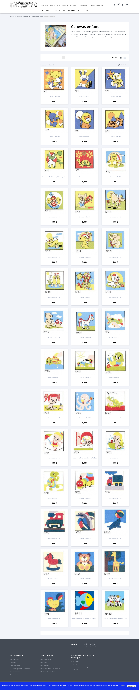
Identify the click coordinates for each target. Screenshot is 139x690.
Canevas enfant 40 (54, 619)
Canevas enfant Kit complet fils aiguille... (54, 177)
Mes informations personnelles (50, 669)
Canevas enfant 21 (115, 337)
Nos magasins (14, 659)
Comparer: (124, 65)
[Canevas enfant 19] (54, 321)
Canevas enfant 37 (54, 578)
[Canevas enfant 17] (85, 281)
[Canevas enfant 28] (54, 442)
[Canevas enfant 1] (54, 80)
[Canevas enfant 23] (85, 362)
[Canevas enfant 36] (115, 522)
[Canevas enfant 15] (115, 241)
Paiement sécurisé (15, 675)
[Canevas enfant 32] (85, 482)
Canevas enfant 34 (54, 538)
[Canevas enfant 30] (115, 442)
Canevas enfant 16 (54, 297)
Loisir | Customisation (69, 5)
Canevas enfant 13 (54, 257)
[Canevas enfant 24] (115, 362)
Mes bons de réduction (47, 672)
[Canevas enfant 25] (54, 402)
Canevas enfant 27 (115, 418)
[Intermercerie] (23, 4)
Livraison (13, 662)
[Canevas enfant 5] (85, 121)
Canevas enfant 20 (85, 337)
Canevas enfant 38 (85, 578)
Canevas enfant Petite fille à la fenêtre (85, 458)
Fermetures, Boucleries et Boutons (91, 5)
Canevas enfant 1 (54, 96)
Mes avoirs (43, 662)
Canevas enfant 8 (84, 177)
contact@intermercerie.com (79, 665)
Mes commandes (45, 659)
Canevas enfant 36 (115, 538)
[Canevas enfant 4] (54, 121)
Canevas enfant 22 (54, 378)
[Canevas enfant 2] (85, 80)
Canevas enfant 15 (115, 257)
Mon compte (46, 655)
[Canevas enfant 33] (115, 482)
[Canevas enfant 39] (115, 562)
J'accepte (131, 686)
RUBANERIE (45, 5)
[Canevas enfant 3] (115, 80)
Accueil (12, 17)
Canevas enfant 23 (85, 378)
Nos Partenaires (15, 678)
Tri (44, 58)
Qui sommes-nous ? (16, 672)
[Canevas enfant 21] (115, 321)
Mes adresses (44, 666)
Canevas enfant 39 (115, 578)
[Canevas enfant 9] (115, 161)
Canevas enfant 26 (85, 418)
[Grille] (121, 57)
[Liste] (125, 57)
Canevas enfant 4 (54, 137)
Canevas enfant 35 (85, 538)
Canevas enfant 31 (54, 498)
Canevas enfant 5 (84, 137)
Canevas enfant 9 (115, 177)
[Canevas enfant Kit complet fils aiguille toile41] (85, 603)
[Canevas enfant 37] (54, 562)
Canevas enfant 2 (84, 96)
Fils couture (56, 10)
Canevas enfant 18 (115, 297)
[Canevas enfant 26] (85, 402)
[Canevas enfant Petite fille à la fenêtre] (85, 442)
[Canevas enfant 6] (115, 121)
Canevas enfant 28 (54, 458)
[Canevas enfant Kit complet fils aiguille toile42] (115, 603)
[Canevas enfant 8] (85, 161)
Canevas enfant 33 (115, 498)
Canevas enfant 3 (115, 96)
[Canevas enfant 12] (115, 201)
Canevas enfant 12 (115, 217)
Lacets (88, 10)
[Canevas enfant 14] (85, 241)
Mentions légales (15, 666)
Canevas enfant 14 (85, 257)
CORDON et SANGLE (69, 10)
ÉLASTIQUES (80, 10)
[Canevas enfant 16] (54, 281)
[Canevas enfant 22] (54, 362)
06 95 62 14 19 (75, 662)
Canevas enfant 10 (54, 217)
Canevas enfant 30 (115, 458)
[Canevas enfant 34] (54, 522)
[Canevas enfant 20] (85, 321)
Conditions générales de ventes (20, 669)
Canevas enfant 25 (54, 418)
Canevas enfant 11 (85, 217)
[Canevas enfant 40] (54, 603)
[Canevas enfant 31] (54, 482)
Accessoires (46, 10)
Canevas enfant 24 (115, 378)
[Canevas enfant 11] (85, 201)
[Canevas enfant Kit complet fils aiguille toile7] (54, 161)
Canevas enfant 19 (54, 337)
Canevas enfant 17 (85, 297)
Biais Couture (55, 5)
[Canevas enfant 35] (85, 522)
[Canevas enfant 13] (54, 241)
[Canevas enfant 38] (85, 562)
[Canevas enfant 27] (115, 402)
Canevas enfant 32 (85, 498)
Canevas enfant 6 (115, 137)
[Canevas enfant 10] (54, 201)
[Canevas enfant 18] (115, 281)
